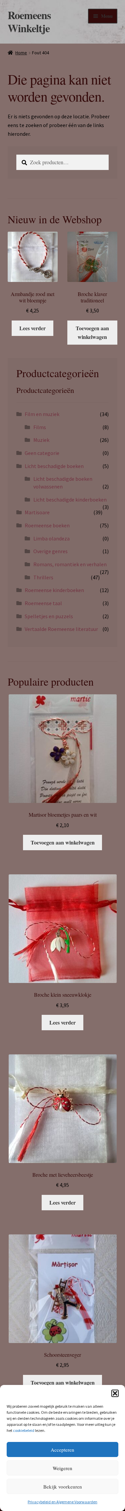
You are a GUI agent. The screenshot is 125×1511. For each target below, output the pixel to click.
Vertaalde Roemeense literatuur (61, 629)
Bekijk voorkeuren (62, 1486)
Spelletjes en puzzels (49, 616)
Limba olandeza (51, 538)
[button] (115, 1393)
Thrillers (43, 577)
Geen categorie (42, 453)
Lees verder (32, 328)
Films (39, 427)
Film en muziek (42, 414)
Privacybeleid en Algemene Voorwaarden (62, 1501)
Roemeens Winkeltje (29, 21)
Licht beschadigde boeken (54, 466)
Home (21, 53)
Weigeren (62, 1468)
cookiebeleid (23, 1430)
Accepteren (62, 1449)
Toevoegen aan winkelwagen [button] (92, 332)
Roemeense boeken (47, 525)
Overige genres (50, 551)
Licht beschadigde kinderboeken (70, 499)
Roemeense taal (43, 603)
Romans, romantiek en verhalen (70, 564)
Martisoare (37, 512)
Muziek (41, 440)
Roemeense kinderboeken (54, 590)
